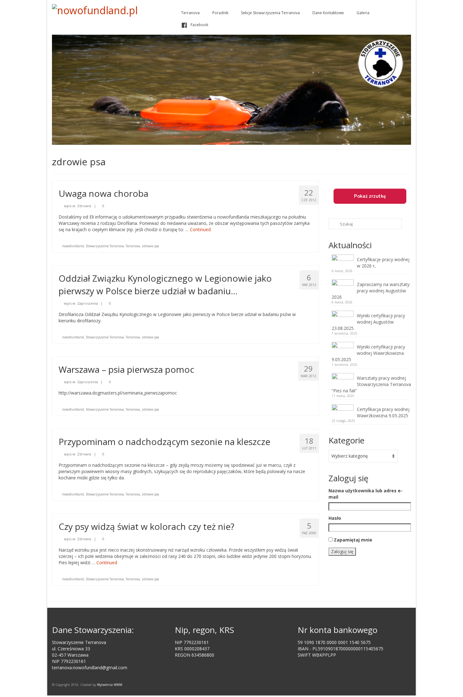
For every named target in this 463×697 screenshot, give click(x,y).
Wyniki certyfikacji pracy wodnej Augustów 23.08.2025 (368, 322)
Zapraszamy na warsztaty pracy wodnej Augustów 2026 (370, 290)
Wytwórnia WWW (109, 684)
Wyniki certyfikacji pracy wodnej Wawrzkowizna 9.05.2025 (368, 353)
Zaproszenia (87, 303)
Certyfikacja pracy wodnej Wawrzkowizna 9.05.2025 (383, 412)
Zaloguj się (342, 551)
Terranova (133, 246)
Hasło (335, 518)
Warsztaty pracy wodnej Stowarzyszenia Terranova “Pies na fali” (371, 384)
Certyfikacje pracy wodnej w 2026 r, (383, 262)
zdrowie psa (150, 246)
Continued (200, 229)
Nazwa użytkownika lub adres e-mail (366, 494)
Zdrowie (84, 205)
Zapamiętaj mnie (353, 540)
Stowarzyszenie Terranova (105, 246)
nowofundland (73, 246)
